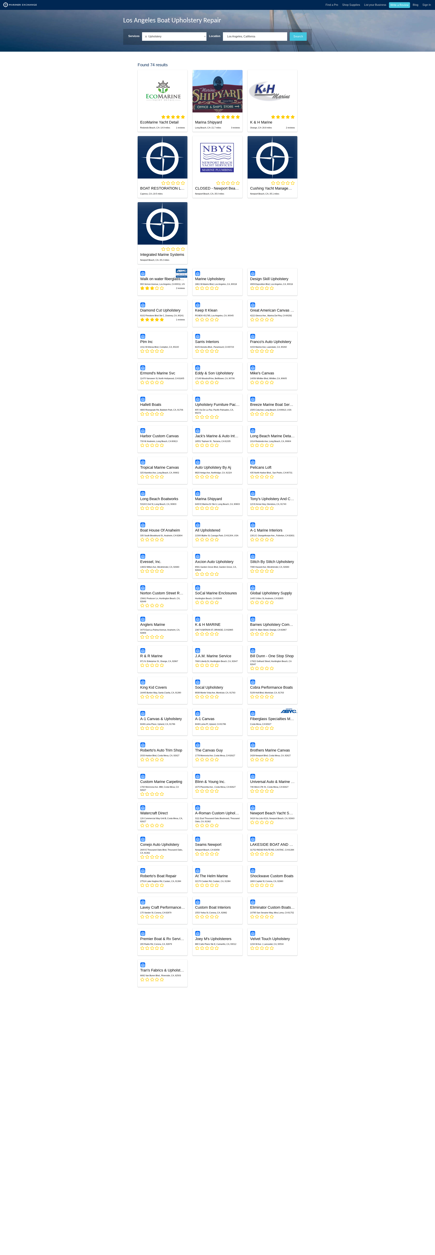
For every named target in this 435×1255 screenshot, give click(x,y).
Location (214, 36)
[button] (174, 36)
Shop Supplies (351, 4)
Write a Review (399, 5)
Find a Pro (332, 4)
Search (298, 36)
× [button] (146, 36)
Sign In (426, 4)
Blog (415, 4)
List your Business (375, 4)
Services (134, 36)
